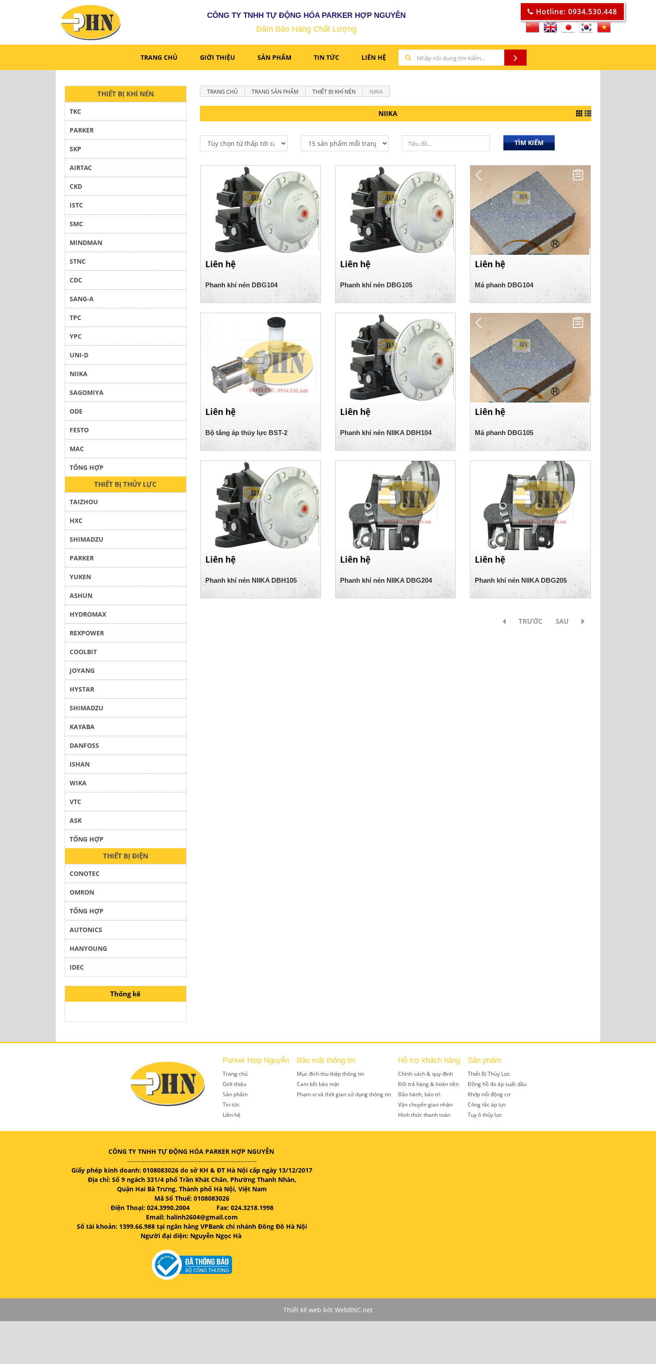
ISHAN (80, 764)
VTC (75, 801)
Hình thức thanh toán (424, 1115)
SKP (75, 149)
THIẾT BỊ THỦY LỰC (125, 484)
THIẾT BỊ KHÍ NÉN (125, 93)
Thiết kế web (302, 1310)
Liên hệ (232, 1115)
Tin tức (231, 1104)
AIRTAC (81, 167)
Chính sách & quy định (425, 1074)
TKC (75, 111)
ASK (76, 820)
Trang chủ (159, 57)
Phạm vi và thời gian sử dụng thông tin (344, 1094)
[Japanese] (568, 30)
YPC (76, 336)
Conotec (85, 873)
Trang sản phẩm (275, 91)
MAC (77, 448)
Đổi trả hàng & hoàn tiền (428, 1084)
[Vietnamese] (603, 30)
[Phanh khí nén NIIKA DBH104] (395, 357)
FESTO (79, 430)
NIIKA (78, 373)
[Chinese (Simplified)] (532, 30)
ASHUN (81, 595)
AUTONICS (86, 929)
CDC (76, 280)
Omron (82, 892)
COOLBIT (83, 651)
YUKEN (80, 576)
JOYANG (82, 670)
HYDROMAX (88, 614)
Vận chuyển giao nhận (425, 1104)
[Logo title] (68, 22)
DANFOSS (84, 745)
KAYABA (82, 726)
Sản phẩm (274, 57)
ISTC (76, 205)
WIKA (78, 783)
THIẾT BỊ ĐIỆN (125, 855)
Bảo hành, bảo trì (419, 1094)
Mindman (86, 242)
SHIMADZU (87, 539)
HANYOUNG (88, 948)
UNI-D (79, 355)
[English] (550, 30)
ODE (76, 411)
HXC (76, 520)
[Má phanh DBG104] (530, 209)
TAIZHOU (84, 502)
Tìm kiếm (529, 142)
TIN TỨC (326, 57)
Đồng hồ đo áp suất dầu (497, 1084)
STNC (78, 261)
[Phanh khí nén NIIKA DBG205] (530, 505)
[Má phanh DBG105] (530, 357)
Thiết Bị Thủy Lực (489, 1074)
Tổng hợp (87, 911)
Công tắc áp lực (487, 1104)
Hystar (82, 689)
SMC (76, 224)
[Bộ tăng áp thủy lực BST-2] (260, 357)
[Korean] (586, 30)
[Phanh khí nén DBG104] (260, 209)
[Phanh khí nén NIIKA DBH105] (260, 505)
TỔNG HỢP (87, 467)
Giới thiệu (234, 1084)
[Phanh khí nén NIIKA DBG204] (395, 505)
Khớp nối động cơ (489, 1094)
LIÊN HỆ (373, 57)
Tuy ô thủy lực (485, 1115)
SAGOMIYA (87, 392)
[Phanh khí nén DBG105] (395, 209)
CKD (76, 186)
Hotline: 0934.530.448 (575, 12)
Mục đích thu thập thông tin (330, 1074)
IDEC (77, 967)
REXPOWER (87, 633)
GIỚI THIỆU (217, 57)
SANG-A (82, 298)
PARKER (82, 130)
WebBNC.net (354, 1310)
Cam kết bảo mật (318, 1084)
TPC (75, 317)
